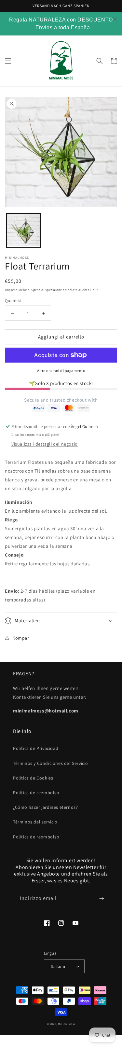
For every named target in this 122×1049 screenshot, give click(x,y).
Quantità (13, 300)
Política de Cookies (33, 778)
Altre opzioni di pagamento (61, 370)
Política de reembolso (36, 792)
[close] (115, 19)
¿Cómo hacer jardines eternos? (45, 807)
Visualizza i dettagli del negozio (44, 444)
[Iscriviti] (101, 898)
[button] (8, 61)
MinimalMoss (66, 1024)
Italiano (58, 966)
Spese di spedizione (46, 290)
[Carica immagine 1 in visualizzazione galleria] (24, 231)
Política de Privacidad (35, 748)
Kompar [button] (20, 638)
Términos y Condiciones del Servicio (50, 763)
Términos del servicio (35, 822)
